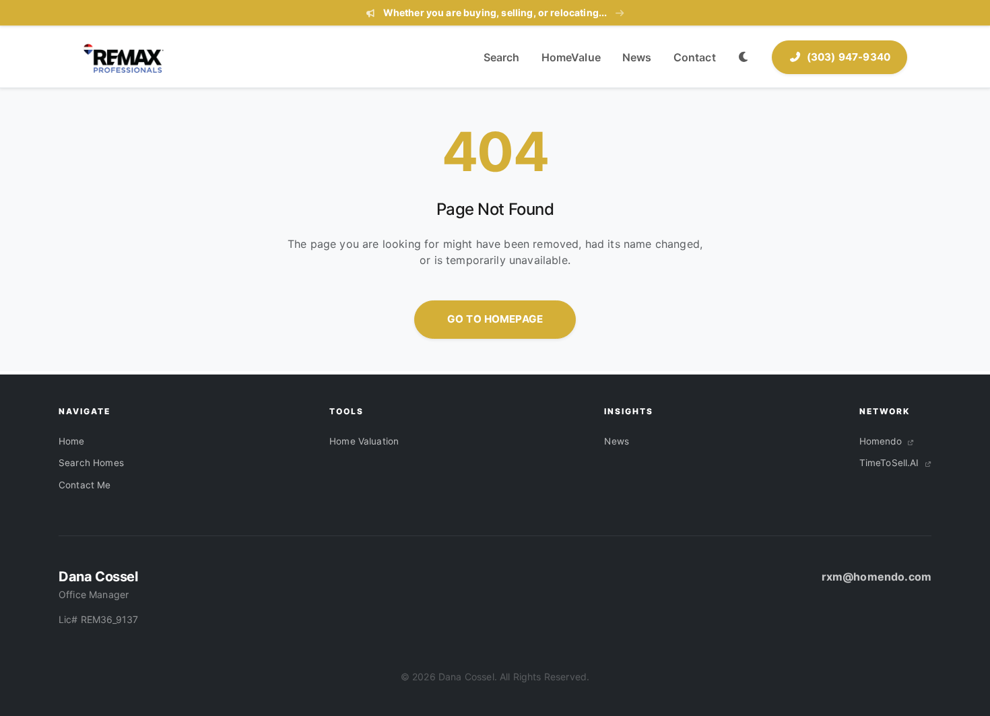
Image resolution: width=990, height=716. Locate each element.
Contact (694, 57)
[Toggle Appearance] (744, 57)
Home (72, 441)
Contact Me (85, 485)
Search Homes (91, 462)
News (637, 57)
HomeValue (571, 57)
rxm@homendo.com (876, 576)
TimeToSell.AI (890, 462)
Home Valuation (364, 441)
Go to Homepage (495, 319)
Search (502, 57)
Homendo (881, 441)
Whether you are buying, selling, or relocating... (495, 12)
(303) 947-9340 (848, 57)
